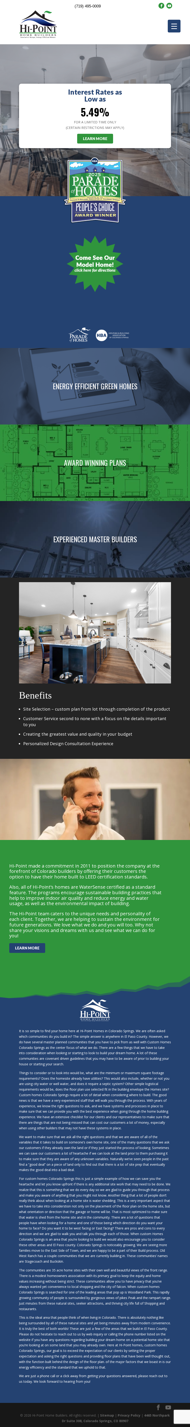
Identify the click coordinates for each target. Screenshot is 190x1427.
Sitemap (107, 1415)
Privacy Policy (129, 1415)
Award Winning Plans (95, 462)
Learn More (95, 138)
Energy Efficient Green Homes (95, 386)
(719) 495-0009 (88, 6)
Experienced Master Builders (95, 539)
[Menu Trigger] (174, 26)
